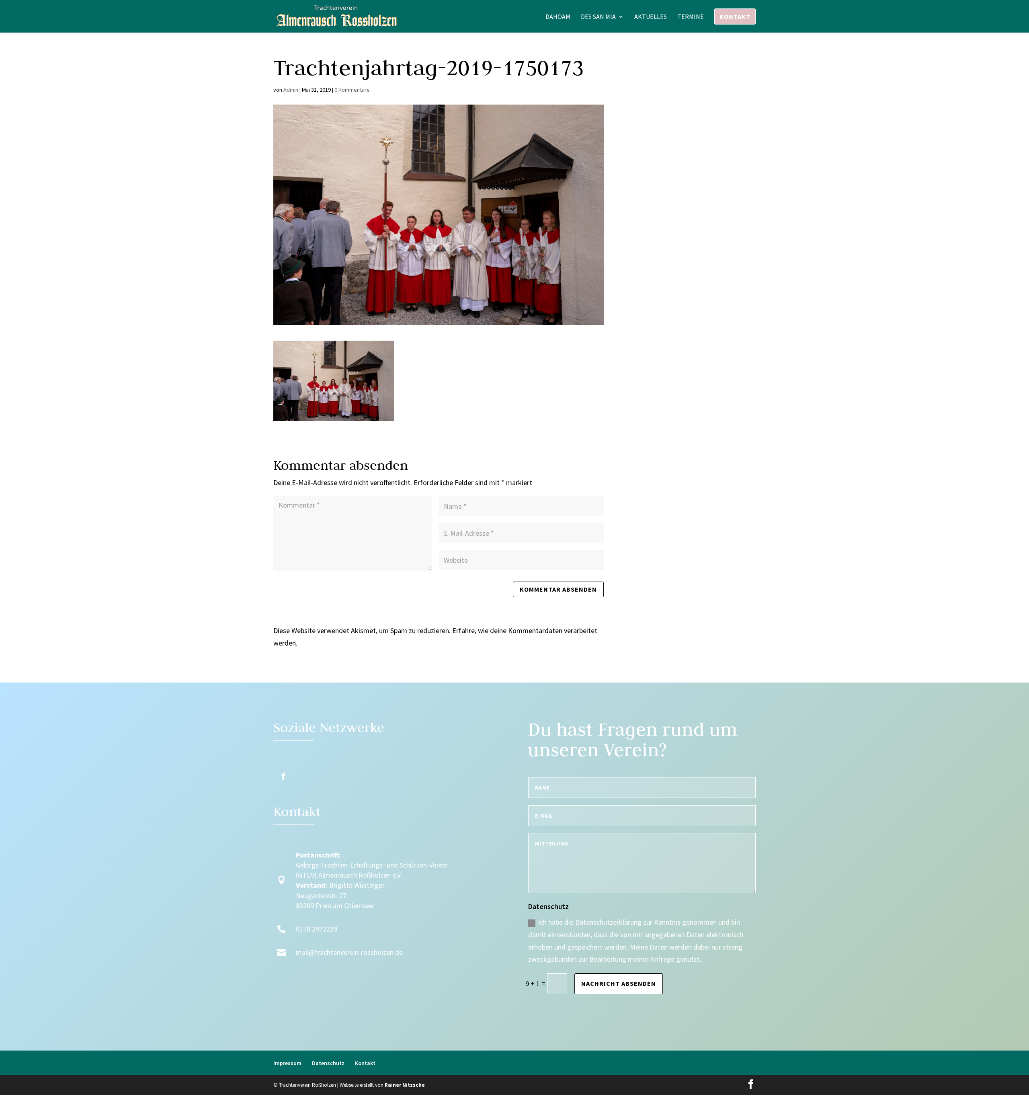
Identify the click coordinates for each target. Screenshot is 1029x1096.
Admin (290, 89)
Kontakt (734, 16)
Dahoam (557, 17)
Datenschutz (328, 1063)
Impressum (287, 1063)
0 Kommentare (352, 89)
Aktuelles (650, 17)
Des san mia (598, 17)
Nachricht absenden (618, 983)
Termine (690, 17)
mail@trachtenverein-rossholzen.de (349, 952)
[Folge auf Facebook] (283, 776)
